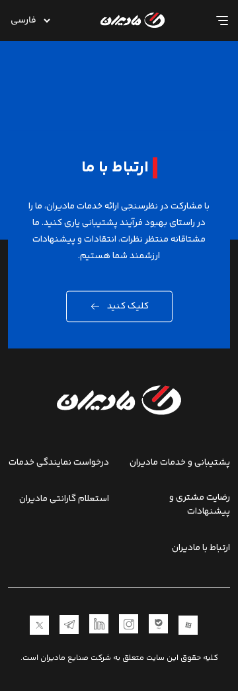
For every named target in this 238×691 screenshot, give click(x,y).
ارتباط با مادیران (201, 548)
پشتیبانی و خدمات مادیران (180, 463)
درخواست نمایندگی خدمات (59, 463)
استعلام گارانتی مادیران (64, 499)
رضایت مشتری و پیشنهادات (199, 505)
